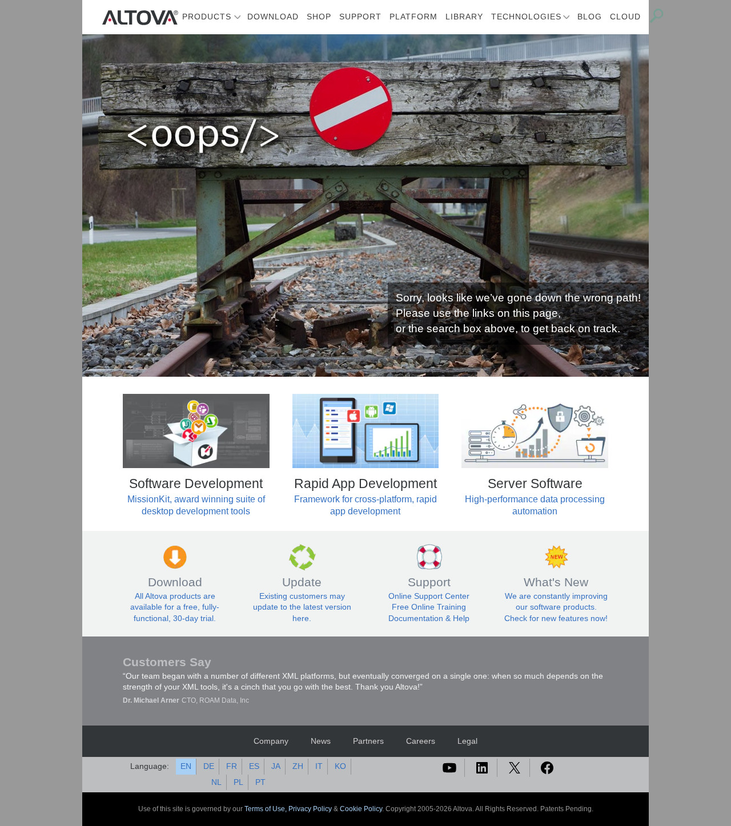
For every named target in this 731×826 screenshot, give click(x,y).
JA (275, 766)
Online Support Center (428, 596)
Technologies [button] (526, 16)
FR (231, 766)
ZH (297, 766)
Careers (420, 741)
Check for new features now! (556, 618)
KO (340, 766)
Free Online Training (429, 606)
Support (360, 16)
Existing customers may (302, 596)
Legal (467, 741)
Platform (413, 16)
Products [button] (206, 16)
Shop (319, 16)
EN (185, 766)
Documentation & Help (428, 618)
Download (273, 16)
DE (208, 766)
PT (260, 782)
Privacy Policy (310, 809)
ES (254, 766)
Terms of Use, (266, 809)
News (321, 741)
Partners (368, 741)
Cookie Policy (361, 809)
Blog (589, 16)
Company (271, 741)
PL (238, 782)
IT (319, 766)
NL (216, 782)
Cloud (625, 16)
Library (464, 16)
